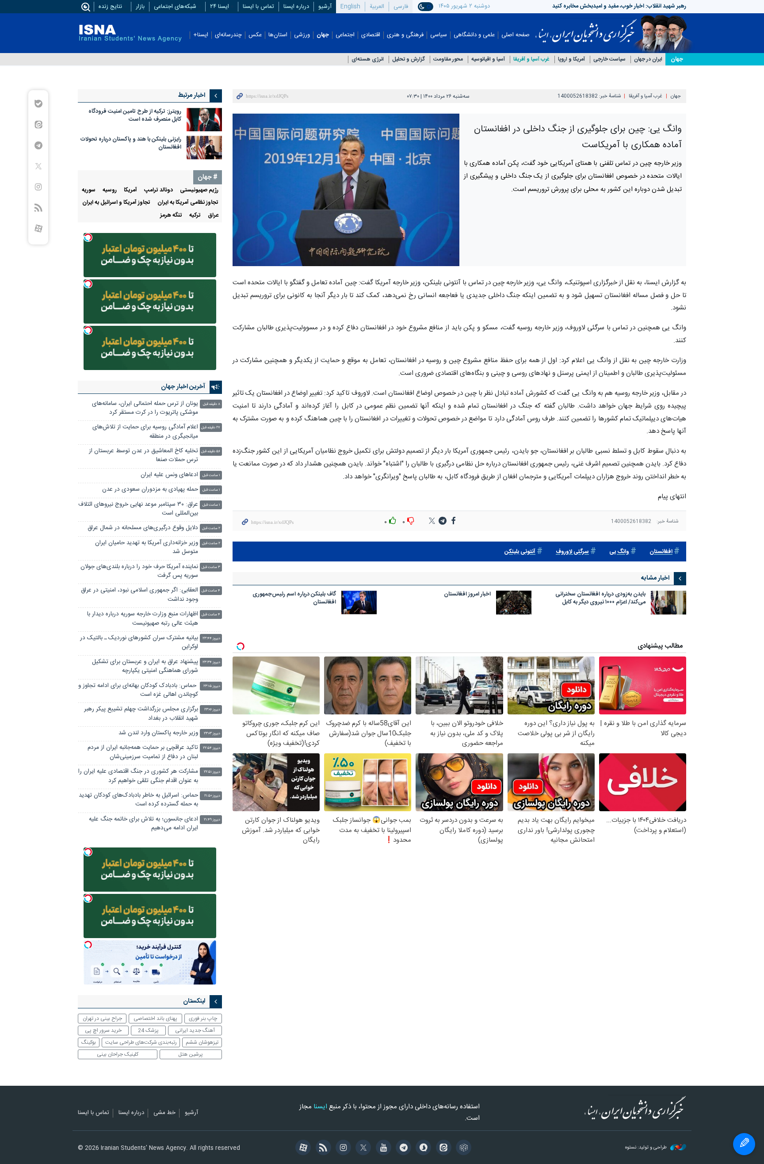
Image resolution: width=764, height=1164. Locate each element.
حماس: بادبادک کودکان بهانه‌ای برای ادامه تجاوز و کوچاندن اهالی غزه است (138, 690)
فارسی (400, 6)
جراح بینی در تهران (102, 1018)
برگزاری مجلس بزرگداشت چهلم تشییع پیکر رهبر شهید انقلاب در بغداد (141, 714)
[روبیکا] (462, 1148)
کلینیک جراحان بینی (117, 1054)
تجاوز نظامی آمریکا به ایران (187, 202)
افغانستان (660, 552)
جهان (323, 35)
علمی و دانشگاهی (474, 35)
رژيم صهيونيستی (199, 190)
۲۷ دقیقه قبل (210, 428)
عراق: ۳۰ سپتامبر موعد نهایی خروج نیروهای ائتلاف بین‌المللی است (138, 509)
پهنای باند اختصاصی (155, 1018)
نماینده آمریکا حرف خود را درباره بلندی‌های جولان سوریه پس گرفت (139, 571)
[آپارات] (302, 1148)
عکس (255, 35)
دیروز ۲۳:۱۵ (211, 686)
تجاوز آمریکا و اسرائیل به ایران (116, 202)
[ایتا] (442, 1148)
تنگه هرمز (171, 215)
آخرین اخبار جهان (183, 387)
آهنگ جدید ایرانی (195, 1030)
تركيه (195, 215)
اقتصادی (370, 35)
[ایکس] (362, 1148)
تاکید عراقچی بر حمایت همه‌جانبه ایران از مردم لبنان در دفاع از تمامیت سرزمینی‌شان (143, 752)
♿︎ (744, 1144)
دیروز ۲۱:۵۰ (212, 796)
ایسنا (586, 27)
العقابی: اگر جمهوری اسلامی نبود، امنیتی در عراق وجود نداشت (139, 595)
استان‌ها (277, 35)
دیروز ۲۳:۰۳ (212, 734)
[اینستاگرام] (342, 1148)
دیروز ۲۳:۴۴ (211, 638)
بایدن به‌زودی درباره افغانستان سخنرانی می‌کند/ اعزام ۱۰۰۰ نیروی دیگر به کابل (600, 599)
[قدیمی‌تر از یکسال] (668, 602)
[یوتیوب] (382, 1148)
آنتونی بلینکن (519, 552)
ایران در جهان (648, 59)
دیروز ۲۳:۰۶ (212, 710)
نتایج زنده (110, 6)
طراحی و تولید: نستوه (646, 1148)
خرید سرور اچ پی (103, 1030)
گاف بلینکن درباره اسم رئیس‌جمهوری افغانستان (294, 599)
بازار (140, 6)
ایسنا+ (200, 35)
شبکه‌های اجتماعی (175, 6)
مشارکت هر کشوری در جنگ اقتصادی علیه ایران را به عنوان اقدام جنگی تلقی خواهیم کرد (138, 776)
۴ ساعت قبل (211, 591)
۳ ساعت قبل (211, 567)
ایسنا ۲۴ (219, 6)
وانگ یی (619, 552)
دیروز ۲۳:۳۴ (211, 662)
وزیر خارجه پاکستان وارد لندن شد (158, 733)
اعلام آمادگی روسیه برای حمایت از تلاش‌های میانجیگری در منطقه (145, 432)
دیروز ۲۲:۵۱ (212, 772)
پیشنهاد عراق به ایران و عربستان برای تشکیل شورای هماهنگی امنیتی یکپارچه (145, 666)
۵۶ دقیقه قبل (210, 451)
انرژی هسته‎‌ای (367, 59)
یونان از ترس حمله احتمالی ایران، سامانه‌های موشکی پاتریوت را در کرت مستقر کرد (145, 408)
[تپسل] (88, 237)
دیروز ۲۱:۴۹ (212, 820)
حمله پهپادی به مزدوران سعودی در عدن (150, 489)
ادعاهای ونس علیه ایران (169, 475)
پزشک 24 (148, 1030)
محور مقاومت (448, 59)
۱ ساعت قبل (211, 475)
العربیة (377, 6)
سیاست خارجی (609, 59)
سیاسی (438, 35)
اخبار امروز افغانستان (467, 595)
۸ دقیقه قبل (211, 404)
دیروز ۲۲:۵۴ (211, 748)
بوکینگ (88, 1042)
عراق (213, 215)
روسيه (110, 190)
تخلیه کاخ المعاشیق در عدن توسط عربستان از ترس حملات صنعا (143, 456)
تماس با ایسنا (258, 6)
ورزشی (302, 35)
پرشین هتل (190, 1054)
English (350, 6)
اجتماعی (345, 35)
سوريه (89, 190)
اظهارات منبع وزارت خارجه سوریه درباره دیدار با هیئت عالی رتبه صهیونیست (142, 619)
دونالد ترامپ (158, 190)
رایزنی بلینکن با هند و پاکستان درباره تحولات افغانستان (130, 143)
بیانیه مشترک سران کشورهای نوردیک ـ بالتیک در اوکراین (139, 643)
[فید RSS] (322, 1148)
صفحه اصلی (515, 35)
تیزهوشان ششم (202, 1042)
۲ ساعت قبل (211, 528)
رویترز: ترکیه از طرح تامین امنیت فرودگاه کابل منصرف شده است (134, 115)
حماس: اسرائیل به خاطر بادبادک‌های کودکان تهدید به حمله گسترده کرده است (138, 800)
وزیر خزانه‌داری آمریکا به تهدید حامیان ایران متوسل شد (146, 547)
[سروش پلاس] (422, 1148)
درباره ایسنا (296, 6)
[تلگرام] (402, 1148)
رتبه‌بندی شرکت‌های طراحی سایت (141, 1042)
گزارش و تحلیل (408, 59)
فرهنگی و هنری (405, 35)
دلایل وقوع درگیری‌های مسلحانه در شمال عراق (143, 528)
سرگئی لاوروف (572, 552)
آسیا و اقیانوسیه (488, 59)
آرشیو (325, 6)
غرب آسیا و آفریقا (531, 59)
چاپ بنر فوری (203, 1018)
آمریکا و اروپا (571, 59)
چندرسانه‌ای (228, 35)
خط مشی (164, 1113)
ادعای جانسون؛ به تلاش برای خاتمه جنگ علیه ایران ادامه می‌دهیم (143, 824)
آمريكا (130, 190)
